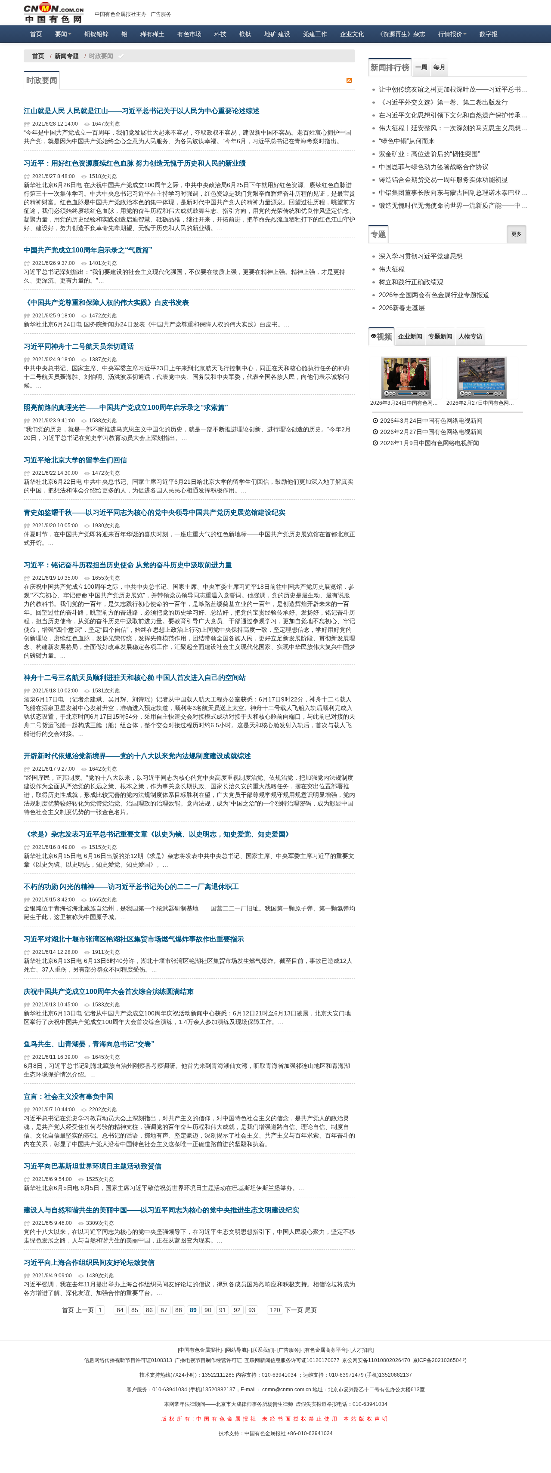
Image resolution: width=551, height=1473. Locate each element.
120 (275, 1310)
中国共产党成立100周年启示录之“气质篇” (88, 250)
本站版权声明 (367, 1419)
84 (120, 1310)
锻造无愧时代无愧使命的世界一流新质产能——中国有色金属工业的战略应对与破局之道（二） (453, 205)
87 (164, 1310)
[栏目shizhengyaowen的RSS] (349, 80)
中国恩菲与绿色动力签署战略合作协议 (434, 166)
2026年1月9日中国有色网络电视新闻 (428, 443)
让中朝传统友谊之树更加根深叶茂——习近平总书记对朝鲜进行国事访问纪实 (453, 89)
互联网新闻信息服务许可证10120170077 (292, 1360)
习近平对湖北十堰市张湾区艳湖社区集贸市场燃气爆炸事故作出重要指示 (134, 939)
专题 (378, 234)
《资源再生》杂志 (401, 34)
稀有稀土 (152, 34)
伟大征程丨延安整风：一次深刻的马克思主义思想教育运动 (453, 128)
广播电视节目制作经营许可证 (208, 1360)
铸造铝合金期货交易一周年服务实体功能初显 (443, 179)
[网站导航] (236, 1350)
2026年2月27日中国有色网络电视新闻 (482, 403)
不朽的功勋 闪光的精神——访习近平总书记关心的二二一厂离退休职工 (131, 886)
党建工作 (315, 34)
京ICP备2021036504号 (440, 1360)
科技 (220, 34)
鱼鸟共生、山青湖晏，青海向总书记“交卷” (89, 1044)
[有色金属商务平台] (325, 1350)
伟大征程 (392, 269)
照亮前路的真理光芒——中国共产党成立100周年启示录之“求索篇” (126, 407)
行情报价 (450, 34)
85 (134, 1310)
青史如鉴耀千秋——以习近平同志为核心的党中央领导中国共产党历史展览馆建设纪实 (154, 512)
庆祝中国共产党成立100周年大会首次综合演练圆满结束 (109, 991)
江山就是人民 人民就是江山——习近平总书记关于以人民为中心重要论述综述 (142, 110)
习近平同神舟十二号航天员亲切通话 (79, 346)
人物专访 (470, 336)
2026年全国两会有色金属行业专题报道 (434, 294)
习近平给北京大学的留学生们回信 (75, 460)
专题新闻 (440, 336)
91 (222, 1310)
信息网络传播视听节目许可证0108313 (128, 1360)
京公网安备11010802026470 (376, 1360)
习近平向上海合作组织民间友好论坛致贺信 (89, 1262)
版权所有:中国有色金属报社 (209, 1419)
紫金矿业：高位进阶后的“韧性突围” (429, 153)
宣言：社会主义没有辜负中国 (68, 1096)
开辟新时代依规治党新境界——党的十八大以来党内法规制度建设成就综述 (137, 756)
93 (251, 1310)
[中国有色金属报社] (200, 1350)
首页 (36, 34)
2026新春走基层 (402, 307)
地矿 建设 (277, 34)
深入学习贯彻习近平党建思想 (421, 256)
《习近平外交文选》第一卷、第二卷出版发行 (443, 102)
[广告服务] (288, 1350)
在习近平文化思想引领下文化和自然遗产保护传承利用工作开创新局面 (453, 115)
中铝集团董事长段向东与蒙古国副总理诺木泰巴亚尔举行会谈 (453, 192)
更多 (516, 234)
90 (207, 1310)
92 (237, 1310)
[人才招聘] (362, 1350)
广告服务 (161, 14)
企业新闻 (410, 336)
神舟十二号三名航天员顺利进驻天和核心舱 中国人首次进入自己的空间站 (135, 677)
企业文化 (352, 34)
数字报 (489, 34)
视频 (384, 336)
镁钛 (245, 34)
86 (149, 1310)
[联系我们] (262, 1350)
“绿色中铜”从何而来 (407, 141)
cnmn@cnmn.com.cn (287, 1390)
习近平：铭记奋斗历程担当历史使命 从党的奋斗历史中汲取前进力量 (128, 565)
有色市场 (189, 34)
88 (178, 1310)
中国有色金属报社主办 (120, 14)
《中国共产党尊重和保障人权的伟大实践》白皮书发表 (106, 302)
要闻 (61, 34)
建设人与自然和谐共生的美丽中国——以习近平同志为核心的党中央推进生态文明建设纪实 (161, 1210)
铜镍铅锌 (96, 34)
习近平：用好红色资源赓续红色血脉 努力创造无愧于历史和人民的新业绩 (135, 163)
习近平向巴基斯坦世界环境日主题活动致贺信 (92, 1166)
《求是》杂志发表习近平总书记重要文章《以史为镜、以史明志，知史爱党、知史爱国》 (158, 834)
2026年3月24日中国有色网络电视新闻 (406, 403)
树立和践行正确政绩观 (411, 282)
